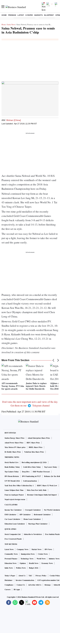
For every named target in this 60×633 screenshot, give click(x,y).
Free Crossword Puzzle (13, 539)
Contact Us (21, 585)
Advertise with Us (34, 585)
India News (11, 24)
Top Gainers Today (12, 472)
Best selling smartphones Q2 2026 (34, 462)
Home (4, 15)
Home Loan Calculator (32, 519)
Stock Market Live (11, 462)
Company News (22, 549)
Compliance (9, 585)
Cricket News (43, 554)
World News (41, 559)
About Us (21, 576)
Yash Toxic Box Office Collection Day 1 (19, 485)
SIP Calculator (25, 514)
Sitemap (47, 585)
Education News (10, 563)
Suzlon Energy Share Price (14, 438)
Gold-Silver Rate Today (32, 467)
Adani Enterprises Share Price (39, 438)
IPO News (48, 549)
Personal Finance (11, 559)
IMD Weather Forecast (41, 472)
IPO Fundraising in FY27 (31, 476)
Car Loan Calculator (12, 519)
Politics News (21, 568)
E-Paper (29, 15)
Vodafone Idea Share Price (34, 452)
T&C (30, 576)
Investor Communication (25, 580)
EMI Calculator (10, 514)
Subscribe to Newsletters (33, 534)
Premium (12, 15)
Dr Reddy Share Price (13, 452)
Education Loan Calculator (15, 524)
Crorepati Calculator (33, 510)
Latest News (9, 549)
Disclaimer (8, 580)
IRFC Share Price (33, 443)
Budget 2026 (33, 568)
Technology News (27, 559)
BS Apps (17, 589)
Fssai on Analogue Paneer (14, 495)
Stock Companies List (13, 534)
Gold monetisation (30, 481)
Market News (36, 549)
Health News (33, 563)
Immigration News (28, 554)
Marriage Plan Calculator (38, 524)
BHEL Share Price (35, 447)
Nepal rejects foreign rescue (15, 499)
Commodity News (11, 554)
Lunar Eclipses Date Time (14, 490)
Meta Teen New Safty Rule (36, 490)
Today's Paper (10, 576)
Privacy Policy (41, 576)
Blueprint (49, 15)
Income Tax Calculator (13, 510)
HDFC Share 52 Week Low (47, 485)
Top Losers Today (50, 467)
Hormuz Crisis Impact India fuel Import (42, 495)
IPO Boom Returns (12, 476)
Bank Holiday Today (12, 467)
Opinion (23, 563)
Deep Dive (26, 472)
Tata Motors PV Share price (15, 447)
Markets (38, 15)
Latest (21, 15)
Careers (7, 589)
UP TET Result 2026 (12, 481)
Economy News (47, 563)
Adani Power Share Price (14, 443)
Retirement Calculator (42, 514)
